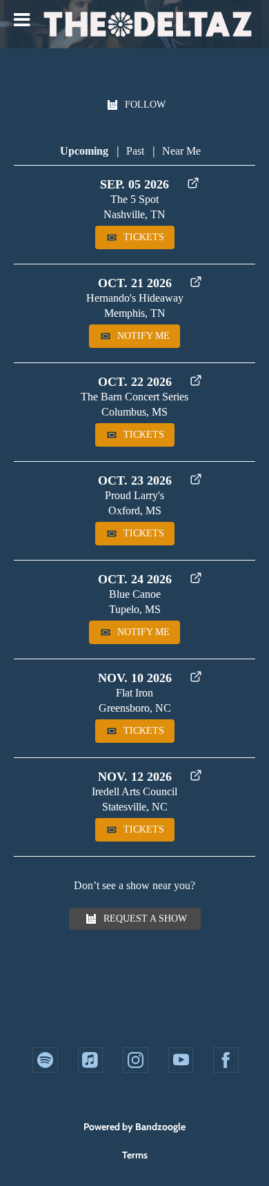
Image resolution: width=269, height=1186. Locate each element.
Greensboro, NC (135, 708)
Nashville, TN (134, 214)
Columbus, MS (134, 412)
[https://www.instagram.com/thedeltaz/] (135, 1060)
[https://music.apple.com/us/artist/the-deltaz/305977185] (90, 1060)
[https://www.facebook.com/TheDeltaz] (226, 1060)
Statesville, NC (135, 807)
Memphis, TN (135, 313)
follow (145, 104)
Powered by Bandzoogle (134, 1126)
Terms (135, 1155)
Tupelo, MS (135, 609)
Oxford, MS (134, 510)
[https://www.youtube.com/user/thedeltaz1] (181, 1060)
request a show (145, 918)
